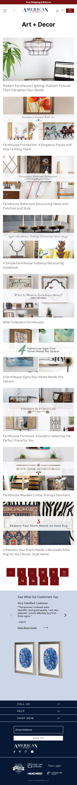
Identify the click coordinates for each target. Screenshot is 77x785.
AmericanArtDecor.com (41, 780)
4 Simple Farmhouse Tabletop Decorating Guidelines (33, 265)
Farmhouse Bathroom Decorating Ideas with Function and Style (36, 206)
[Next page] (54, 581)
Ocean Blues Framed (27, 628)
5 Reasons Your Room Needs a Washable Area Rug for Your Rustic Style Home (36, 552)
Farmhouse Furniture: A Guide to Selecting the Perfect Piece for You (37, 438)
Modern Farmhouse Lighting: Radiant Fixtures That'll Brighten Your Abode (36, 87)
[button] (5, 10)
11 (53, 572)
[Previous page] (11, 572)
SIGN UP (38, 738)
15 (44, 581)
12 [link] (64, 572)
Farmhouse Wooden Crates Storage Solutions (36, 495)
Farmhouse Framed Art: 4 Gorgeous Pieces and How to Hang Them (37, 147)
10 (42, 572)
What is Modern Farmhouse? (23, 322)
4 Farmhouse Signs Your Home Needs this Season (33, 379)
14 (33, 581)
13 (22, 581)
